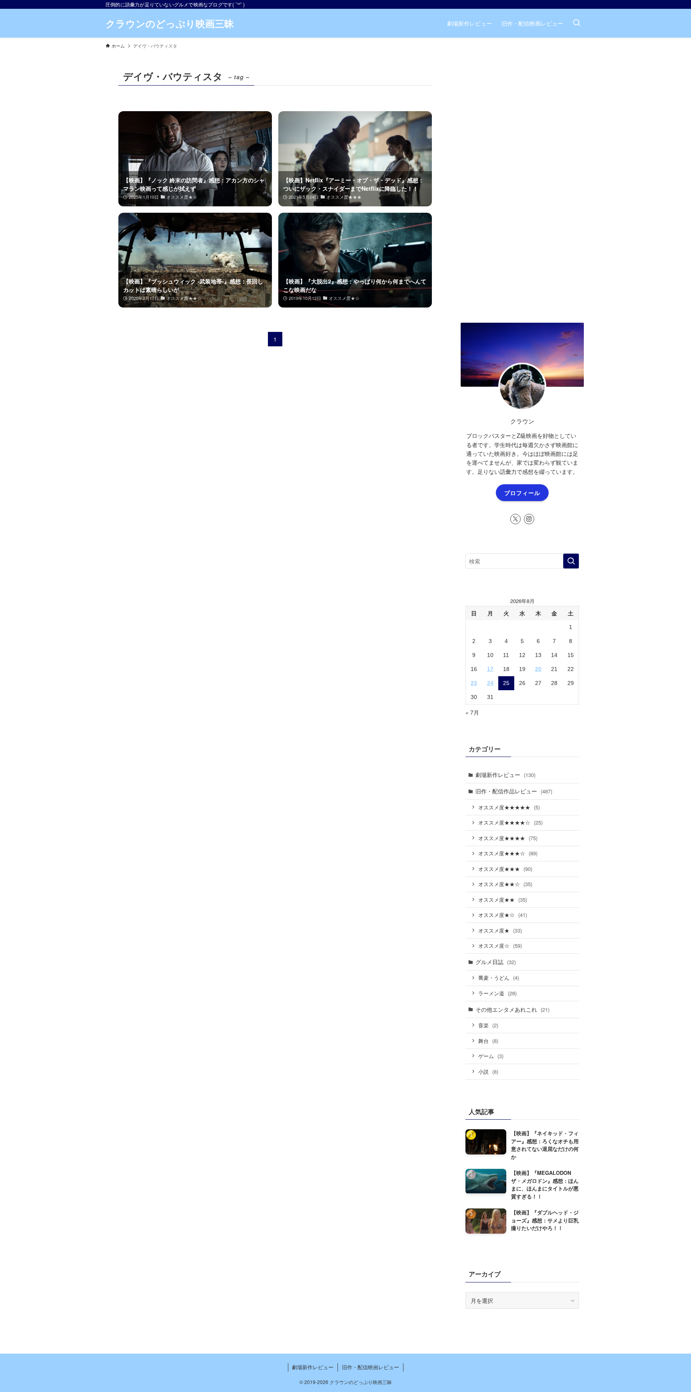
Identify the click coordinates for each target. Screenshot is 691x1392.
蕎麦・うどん (498, 977)
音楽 (488, 1025)
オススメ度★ (500, 930)
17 (490, 669)
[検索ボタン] (576, 23)
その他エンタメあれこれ (512, 1009)
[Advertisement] (522, 181)
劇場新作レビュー (505, 775)
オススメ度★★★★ (507, 838)
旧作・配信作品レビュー (513, 791)
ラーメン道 (497, 993)
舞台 (488, 1040)
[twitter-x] (515, 519)
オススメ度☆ (500, 945)
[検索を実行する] (571, 561)
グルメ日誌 (495, 962)
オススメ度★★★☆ (507, 853)
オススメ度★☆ (502, 915)
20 (538, 669)
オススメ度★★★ (505, 869)
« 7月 (472, 712)
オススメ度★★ (502, 899)
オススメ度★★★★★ (509, 807)
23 (474, 683)
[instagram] (529, 519)
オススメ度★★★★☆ (510, 822)
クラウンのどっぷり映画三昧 (170, 23)
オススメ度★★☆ (505, 884)
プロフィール (522, 493)
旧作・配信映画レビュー (370, 1367)
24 (490, 683)
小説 (488, 1071)
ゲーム (490, 1056)
